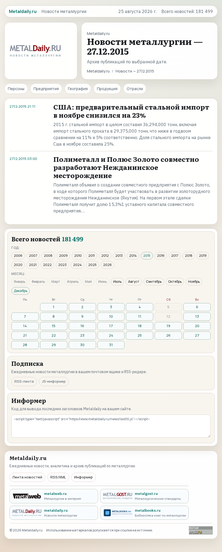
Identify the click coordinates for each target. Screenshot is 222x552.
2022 (47, 264)
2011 (91, 255)
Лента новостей (27, 477)
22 (53, 335)
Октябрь (175, 281)
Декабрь (20, 290)
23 (82, 335)
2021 (33, 264)
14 (25, 325)
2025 (92, 264)
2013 (119, 255)
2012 (105, 255)
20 (197, 325)
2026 (107, 264)
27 (197, 335)
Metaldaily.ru (98, 71)
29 (53, 344)
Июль (117, 281)
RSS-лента (24, 381)
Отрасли (135, 88)
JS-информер (54, 381)
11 (139, 316)
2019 (203, 255)
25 (140, 335)
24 (111, 335)
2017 (174, 255)
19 (168, 325)
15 (54, 325)
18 (140, 325)
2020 (18, 264)
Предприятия (46, 88)
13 (197, 316)
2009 (63, 255)
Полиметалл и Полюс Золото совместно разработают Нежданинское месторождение (126, 167)
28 (25, 344)
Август (133, 281)
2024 (77, 264)
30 (82, 344)
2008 (48, 255)
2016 (161, 255)
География (78, 88)
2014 (133, 255)
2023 (62, 264)
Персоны (16, 88)
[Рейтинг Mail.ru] (201, 530)
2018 (188, 255)
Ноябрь (194, 281)
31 (111, 344)
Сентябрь (154, 281)
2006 (18, 255)
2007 (33, 255)
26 (168, 335)
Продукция (107, 88)
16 (82, 325)
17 (111, 325)
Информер (83, 477)
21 (25, 335)
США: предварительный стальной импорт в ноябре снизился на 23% (131, 111)
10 (111, 316)
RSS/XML (58, 477)
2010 (78, 255)
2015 (147, 255)
